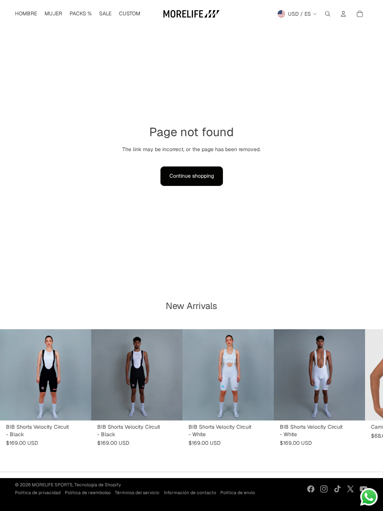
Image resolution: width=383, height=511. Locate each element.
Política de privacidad (38, 493)
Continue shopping (191, 175)
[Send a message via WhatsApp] (369, 497)
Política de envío (237, 493)
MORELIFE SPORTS (52, 485)
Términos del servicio (137, 493)
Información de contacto (190, 493)
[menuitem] (26, 14)
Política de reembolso (88, 493)
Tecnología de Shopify (97, 485)
